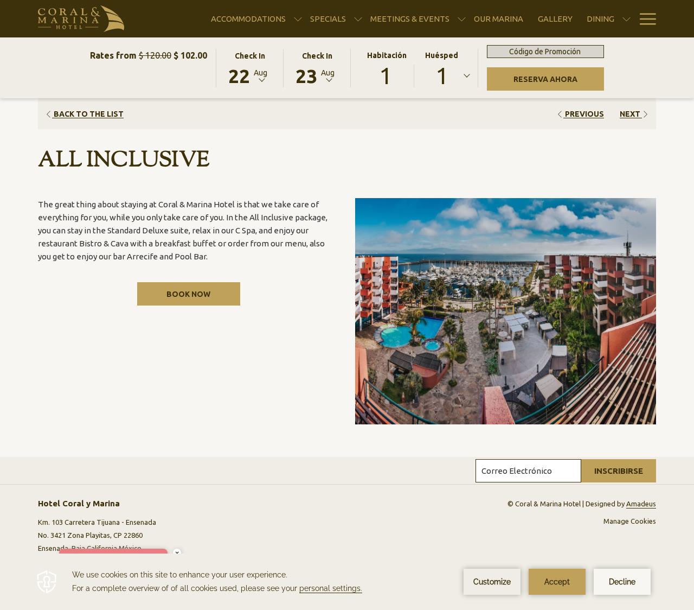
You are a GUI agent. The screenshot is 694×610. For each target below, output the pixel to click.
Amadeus (641, 503)
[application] (347, 582)
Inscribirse (618, 470)
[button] (250, 67)
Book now (188, 294)
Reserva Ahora (558, 79)
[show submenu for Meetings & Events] (462, 18)
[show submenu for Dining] (626, 18)
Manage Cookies (629, 521)
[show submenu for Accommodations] (298, 18)
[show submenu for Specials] (358, 18)
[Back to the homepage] (81, 18)
